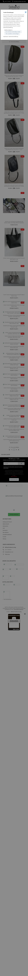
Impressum (5, 36)
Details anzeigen (7, 30)
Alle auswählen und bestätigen (12, 33)
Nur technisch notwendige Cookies (13, 31)
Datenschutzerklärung (8, 27)
